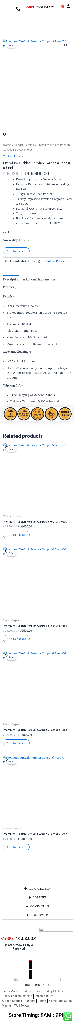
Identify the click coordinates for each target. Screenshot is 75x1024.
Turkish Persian (24, 145)
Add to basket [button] (16, 534)
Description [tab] (11, 279)
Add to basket (16, 251)
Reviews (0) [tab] (10, 287)
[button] (66, 45)
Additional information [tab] (39, 279)
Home (7, 145)
